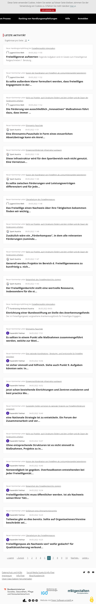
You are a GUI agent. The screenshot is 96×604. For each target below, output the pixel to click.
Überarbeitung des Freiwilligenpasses (40, 199)
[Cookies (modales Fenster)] (91, 600)
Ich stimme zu (48, 10)
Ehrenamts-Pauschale (34, 125)
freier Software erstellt (62, 600)
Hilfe (67, 18)
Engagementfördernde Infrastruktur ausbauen (44, 150)
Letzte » (85, 558)
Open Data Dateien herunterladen (17, 578)
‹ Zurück (20, 558)
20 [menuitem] (26, 40)
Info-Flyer (20, 575)
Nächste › (75, 558)
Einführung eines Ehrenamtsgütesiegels (41, 511)
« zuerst (10, 558)
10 (66, 558)
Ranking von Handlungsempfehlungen (38, 18)
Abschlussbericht (36, 575)
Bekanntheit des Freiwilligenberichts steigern (43, 279)
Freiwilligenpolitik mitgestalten (43, 48)
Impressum (7, 575)
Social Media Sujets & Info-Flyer (40, 572)
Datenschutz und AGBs (12, 572)
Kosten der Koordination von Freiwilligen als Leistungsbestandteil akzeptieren (56, 73)
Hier (73, 6)
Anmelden (83, 18)
